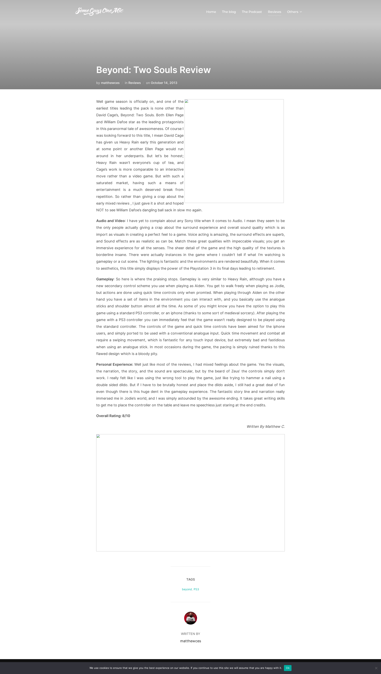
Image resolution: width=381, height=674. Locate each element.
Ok (288, 667)
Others (292, 12)
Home (211, 12)
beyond (187, 589)
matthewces (110, 83)
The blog (229, 12)
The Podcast (252, 12)
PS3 (196, 589)
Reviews (274, 12)
